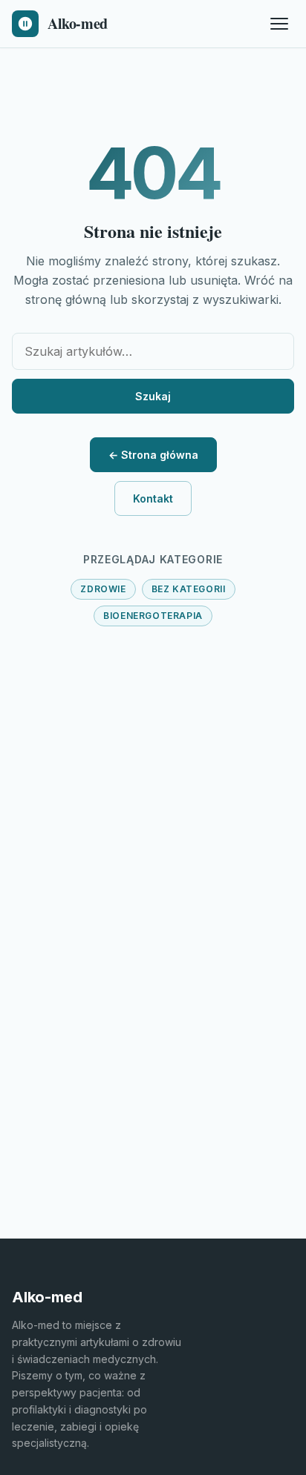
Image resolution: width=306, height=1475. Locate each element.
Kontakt (153, 498)
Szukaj (153, 396)
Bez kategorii (189, 588)
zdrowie (103, 588)
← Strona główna (153, 454)
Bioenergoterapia (153, 615)
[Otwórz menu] (279, 24)
